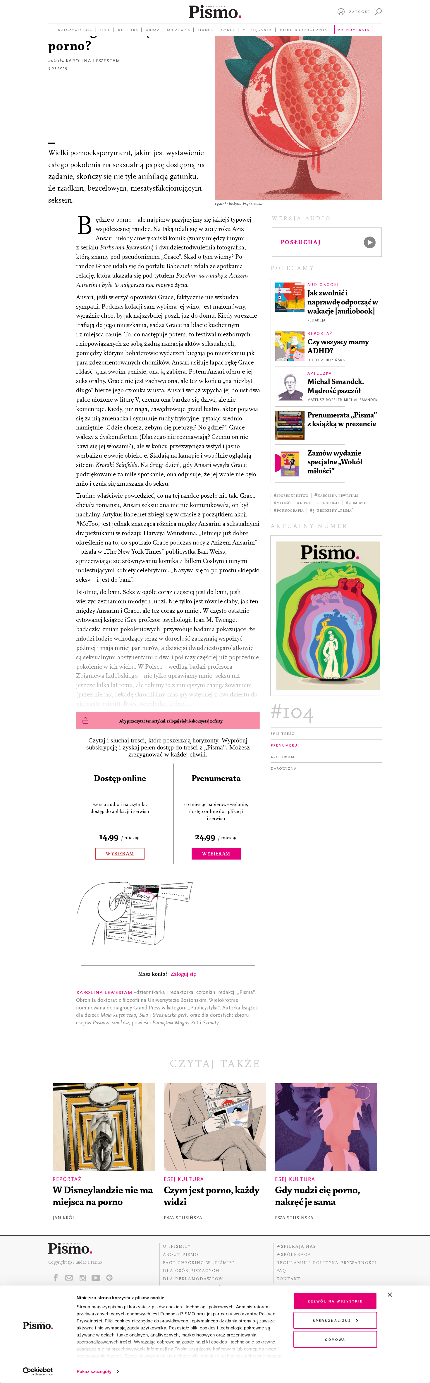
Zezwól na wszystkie (335, 1300)
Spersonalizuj (332, 1320)
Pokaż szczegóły (94, 1371)
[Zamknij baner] (405, 1295)
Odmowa (335, 1339)
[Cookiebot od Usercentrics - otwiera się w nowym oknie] (37, 1371)
